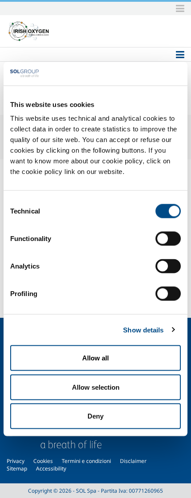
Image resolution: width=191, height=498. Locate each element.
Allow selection (95, 387)
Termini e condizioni (86, 461)
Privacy (15, 461)
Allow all (95, 358)
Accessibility (51, 468)
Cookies (43, 461)
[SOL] (29, 31)
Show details (143, 329)
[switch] (168, 239)
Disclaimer (133, 461)
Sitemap (17, 468)
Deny (95, 416)
